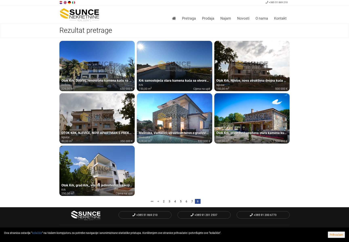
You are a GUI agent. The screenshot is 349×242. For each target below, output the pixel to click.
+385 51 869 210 (278, 2)
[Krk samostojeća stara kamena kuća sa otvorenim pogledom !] (174, 66)
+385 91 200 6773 (265, 215)
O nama (261, 18)
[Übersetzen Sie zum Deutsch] (69, 2)
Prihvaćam (336, 234)
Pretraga (189, 18)
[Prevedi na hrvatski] (61, 2)
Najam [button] (225, 18)
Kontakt (280, 18)
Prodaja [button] (208, 18)
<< (152, 201)
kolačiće (37, 233)
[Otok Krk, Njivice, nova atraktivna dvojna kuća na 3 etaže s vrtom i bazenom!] (252, 66)
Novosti (243, 18)
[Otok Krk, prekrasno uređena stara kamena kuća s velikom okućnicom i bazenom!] (252, 118)
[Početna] (174, 18)
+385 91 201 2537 (205, 215)
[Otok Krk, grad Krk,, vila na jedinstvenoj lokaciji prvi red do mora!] (97, 171)
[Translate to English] (65, 2)
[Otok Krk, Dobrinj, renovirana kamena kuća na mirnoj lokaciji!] (97, 66)
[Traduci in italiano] (74, 2)
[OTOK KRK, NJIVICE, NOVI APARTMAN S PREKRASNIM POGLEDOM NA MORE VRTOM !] (97, 118)
